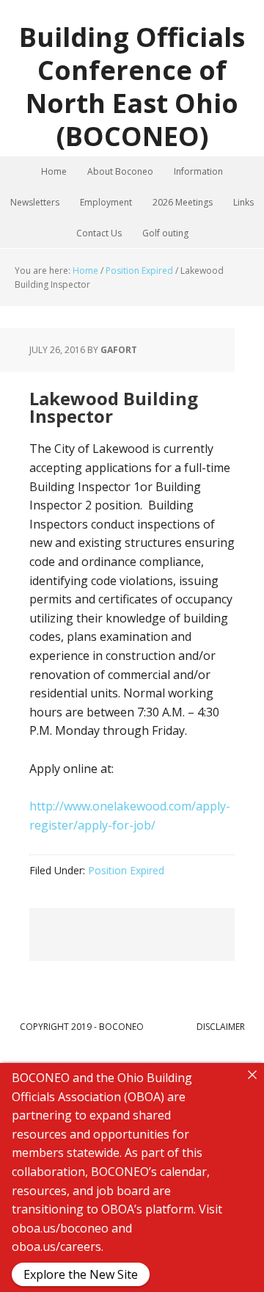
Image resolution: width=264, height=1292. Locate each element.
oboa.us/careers (56, 1246)
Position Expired (126, 870)
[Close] (252, 1074)
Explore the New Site (80, 1274)
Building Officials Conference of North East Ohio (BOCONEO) (132, 86)
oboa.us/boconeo (60, 1228)
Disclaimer (221, 1026)
